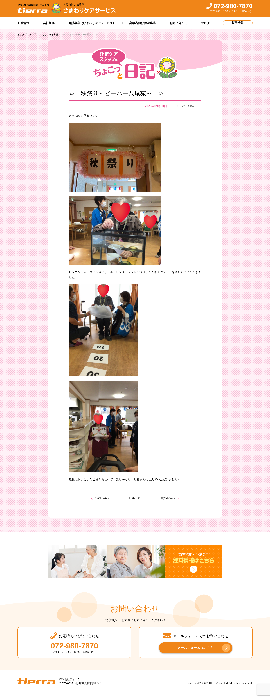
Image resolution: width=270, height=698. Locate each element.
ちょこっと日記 (50, 34)
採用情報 (238, 22)
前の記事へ (101, 498)
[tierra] (33, 8)
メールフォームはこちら (195, 648)
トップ (20, 34)
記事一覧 (135, 498)
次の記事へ (168, 498)
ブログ (32, 34)
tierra (36, 681)
